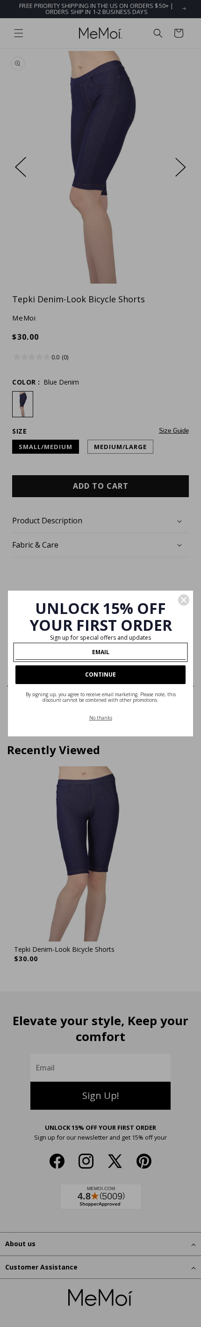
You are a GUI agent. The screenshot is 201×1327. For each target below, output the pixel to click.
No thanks (100, 717)
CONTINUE (100, 674)
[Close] (183, 600)
